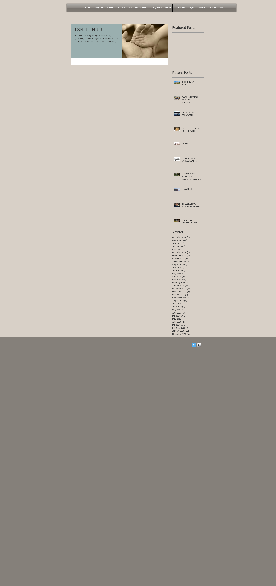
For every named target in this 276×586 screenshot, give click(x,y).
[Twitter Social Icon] (194, 345)
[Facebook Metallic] (199, 345)
